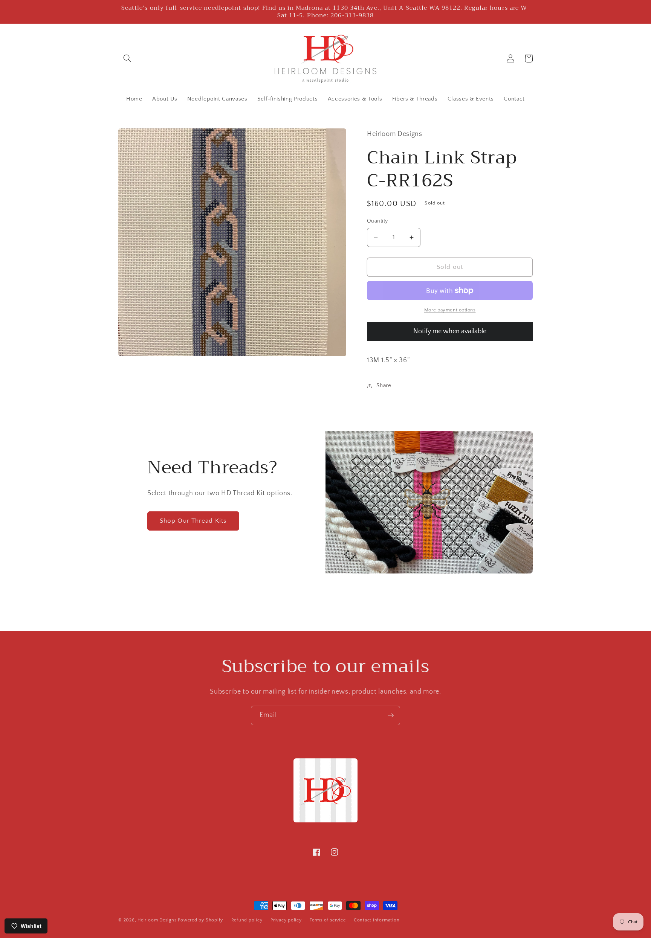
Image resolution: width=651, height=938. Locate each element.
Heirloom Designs (157, 920)
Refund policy (247, 920)
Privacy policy (286, 920)
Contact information (377, 920)
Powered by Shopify (200, 920)
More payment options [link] (450, 310)
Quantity (377, 221)
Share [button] (383, 385)
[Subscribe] (391, 715)
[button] (127, 58)
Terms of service (327, 920)
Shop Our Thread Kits (193, 520)
